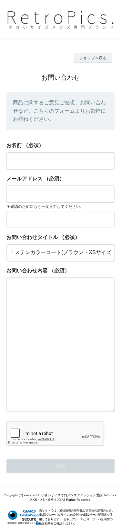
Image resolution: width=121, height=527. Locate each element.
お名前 (14, 145)
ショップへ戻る (92, 58)
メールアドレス (24, 178)
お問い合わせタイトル (32, 237)
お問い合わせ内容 (27, 270)
